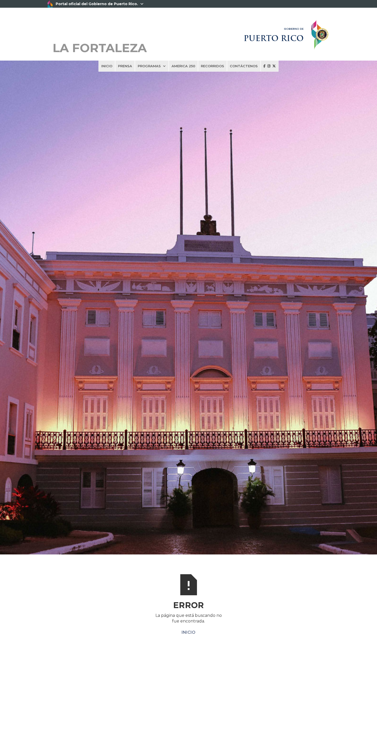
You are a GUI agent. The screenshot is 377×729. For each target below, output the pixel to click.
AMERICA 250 (183, 66)
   (269, 66)
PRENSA (125, 66)
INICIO (106, 66)
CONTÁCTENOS (244, 66)
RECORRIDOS (212, 66)
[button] (152, 66)
